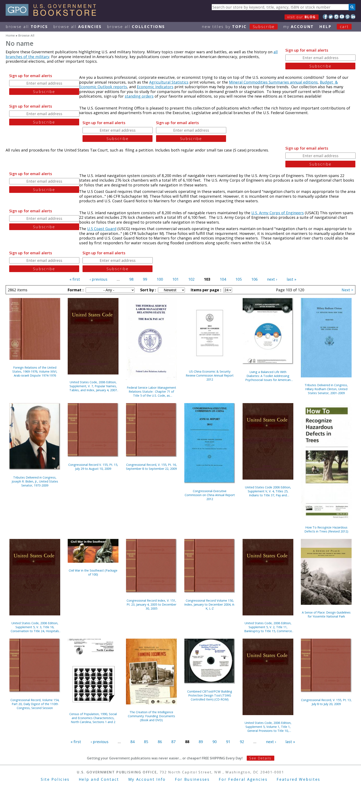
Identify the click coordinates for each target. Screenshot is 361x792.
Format (75, 289)
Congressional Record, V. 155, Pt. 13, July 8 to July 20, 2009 (326, 702)
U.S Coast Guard (101, 228)
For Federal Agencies (243, 779)
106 (254, 279)
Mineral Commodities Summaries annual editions (273, 82)
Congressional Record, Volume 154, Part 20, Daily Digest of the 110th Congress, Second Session (34, 704)
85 (146, 741)
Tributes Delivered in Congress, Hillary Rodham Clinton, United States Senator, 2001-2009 (326, 389)
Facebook (325, 16)
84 (132, 741)
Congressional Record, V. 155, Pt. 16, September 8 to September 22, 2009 (151, 467)
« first (75, 279)
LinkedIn (353, 16)
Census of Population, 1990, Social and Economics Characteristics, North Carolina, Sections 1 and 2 (93, 718)
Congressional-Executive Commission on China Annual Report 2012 (210, 495)
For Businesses (192, 779)
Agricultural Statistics (168, 82)
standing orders (139, 96)
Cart (344, 26)
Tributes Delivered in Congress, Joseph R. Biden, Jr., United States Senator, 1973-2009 (35, 481)
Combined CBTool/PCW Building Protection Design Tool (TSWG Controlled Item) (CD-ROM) (209, 695)
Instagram (336, 16)
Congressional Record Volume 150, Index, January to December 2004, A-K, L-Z (209, 604)
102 (191, 279)
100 (160, 279)
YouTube (341, 16)
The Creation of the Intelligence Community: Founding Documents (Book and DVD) (151, 716)
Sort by (147, 289)
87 (173, 741)
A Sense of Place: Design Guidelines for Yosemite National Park (326, 614)
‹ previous (98, 279)
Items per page (205, 289)
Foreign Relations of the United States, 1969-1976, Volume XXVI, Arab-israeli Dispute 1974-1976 (34, 371)
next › (272, 279)
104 (223, 279)
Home (10, 35)
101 (175, 279)
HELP (325, 26)
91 (228, 741)
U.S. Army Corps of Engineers (277, 212)
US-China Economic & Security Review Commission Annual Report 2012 (210, 375)
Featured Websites (298, 779)
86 (160, 741)
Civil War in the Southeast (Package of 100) (93, 572)
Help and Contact (99, 779)
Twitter (330, 16)
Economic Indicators (155, 86)
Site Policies (55, 779)
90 (214, 741)
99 (145, 279)
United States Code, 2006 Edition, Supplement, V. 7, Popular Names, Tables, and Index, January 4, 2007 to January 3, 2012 (93, 386)
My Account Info (147, 779)
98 (131, 279)
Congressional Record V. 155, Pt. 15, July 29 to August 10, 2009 (93, 467)
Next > (347, 289)
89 (201, 741)
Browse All (27, 26)
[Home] (53, 14)
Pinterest (347, 16)
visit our (301, 17)
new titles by (238, 26)
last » (291, 279)
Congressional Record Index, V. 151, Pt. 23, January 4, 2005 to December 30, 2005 (151, 604)
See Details (260, 758)
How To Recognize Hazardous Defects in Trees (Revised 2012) (326, 529)
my (298, 26)
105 (238, 279)
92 (242, 741)
